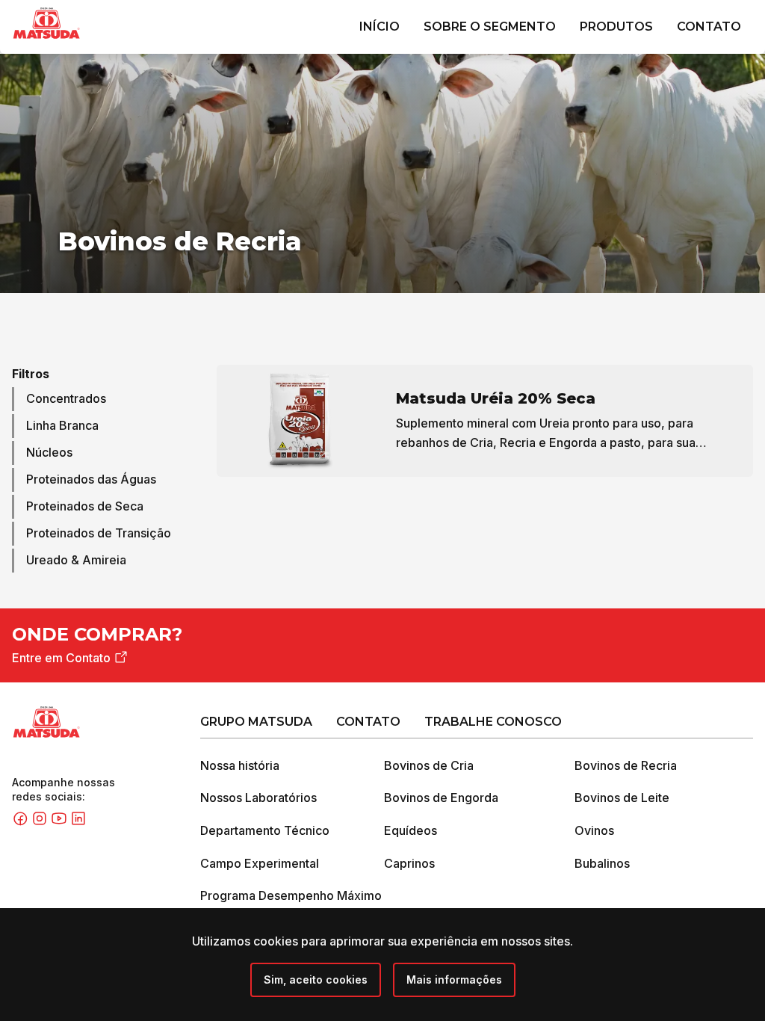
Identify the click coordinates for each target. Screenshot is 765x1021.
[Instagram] (41, 822)
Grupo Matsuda (256, 722)
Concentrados (66, 398)
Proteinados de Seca (84, 506)
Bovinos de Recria (625, 765)
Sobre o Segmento (490, 26)
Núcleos (49, 452)
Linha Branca (62, 425)
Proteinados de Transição (98, 532)
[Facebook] (21, 822)
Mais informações (454, 979)
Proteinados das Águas (91, 479)
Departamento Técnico (264, 830)
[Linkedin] (78, 822)
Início (379, 26)
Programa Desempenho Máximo (291, 895)
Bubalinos (602, 863)
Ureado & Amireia (76, 559)
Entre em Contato (61, 657)
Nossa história (239, 765)
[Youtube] (60, 822)
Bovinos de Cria (429, 765)
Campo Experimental (259, 863)
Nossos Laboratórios (258, 797)
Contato (709, 26)
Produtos (616, 26)
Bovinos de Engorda (441, 797)
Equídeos (410, 830)
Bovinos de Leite (621, 797)
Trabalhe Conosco (493, 722)
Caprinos (409, 863)
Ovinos (594, 830)
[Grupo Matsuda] (68, 41)
